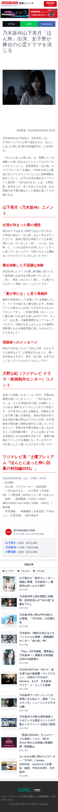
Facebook (46, 24)
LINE (28, 24)
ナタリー (16, 5)
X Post (11, 24)
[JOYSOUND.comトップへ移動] (50, 4)
